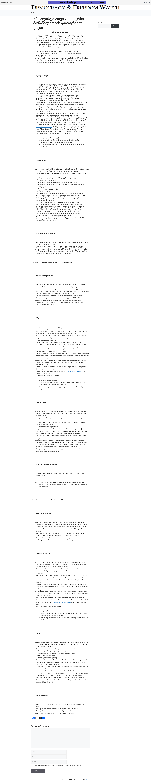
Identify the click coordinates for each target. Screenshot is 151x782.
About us (79, 13)
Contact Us (70, 13)
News (32, 13)
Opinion (53, 13)
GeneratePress (89, 779)
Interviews (44, 13)
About (144, 2)
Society (61, 13)
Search (100, 22)
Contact (148, 2)
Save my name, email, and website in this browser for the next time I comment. (57, 765)
